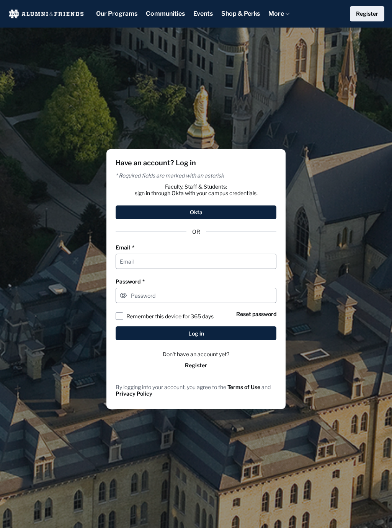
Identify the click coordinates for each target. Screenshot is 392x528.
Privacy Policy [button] (134, 393)
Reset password (256, 314)
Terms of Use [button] (243, 387)
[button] (123, 295)
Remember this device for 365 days (170, 316)
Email (125, 247)
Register (196, 365)
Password (130, 281)
